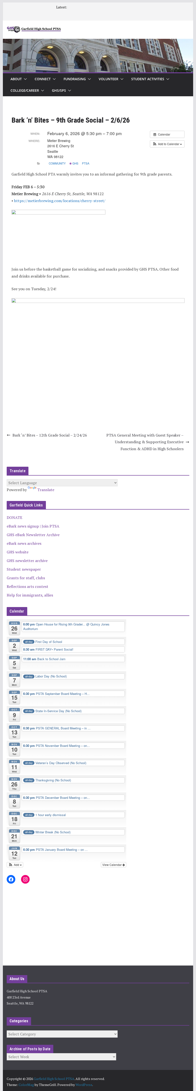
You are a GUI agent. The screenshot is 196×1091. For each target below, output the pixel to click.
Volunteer (108, 79)
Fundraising (75, 79)
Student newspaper (24, 569)
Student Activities (147, 79)
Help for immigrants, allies (30, 595)
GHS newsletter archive (27, 560)
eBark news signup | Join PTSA (33, 526)
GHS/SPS (59, 90)
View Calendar (112, 865)
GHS (75, 163)
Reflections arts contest (27, 586)
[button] (24, 79)
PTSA (85, 163)
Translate (45, 489)
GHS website (17, 552)
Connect (43, 79)
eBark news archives (24, 543)
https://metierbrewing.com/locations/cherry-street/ (59, 200)
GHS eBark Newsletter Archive (33, 534)
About (16, 79)
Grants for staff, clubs (26, 577)
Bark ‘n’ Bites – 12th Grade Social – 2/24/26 (49, 435)
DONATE (14, 517)
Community (57, 163)
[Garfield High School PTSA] (98, 42)
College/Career (25, 90)
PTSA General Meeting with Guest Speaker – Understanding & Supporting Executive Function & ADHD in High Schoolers (145, 442)
